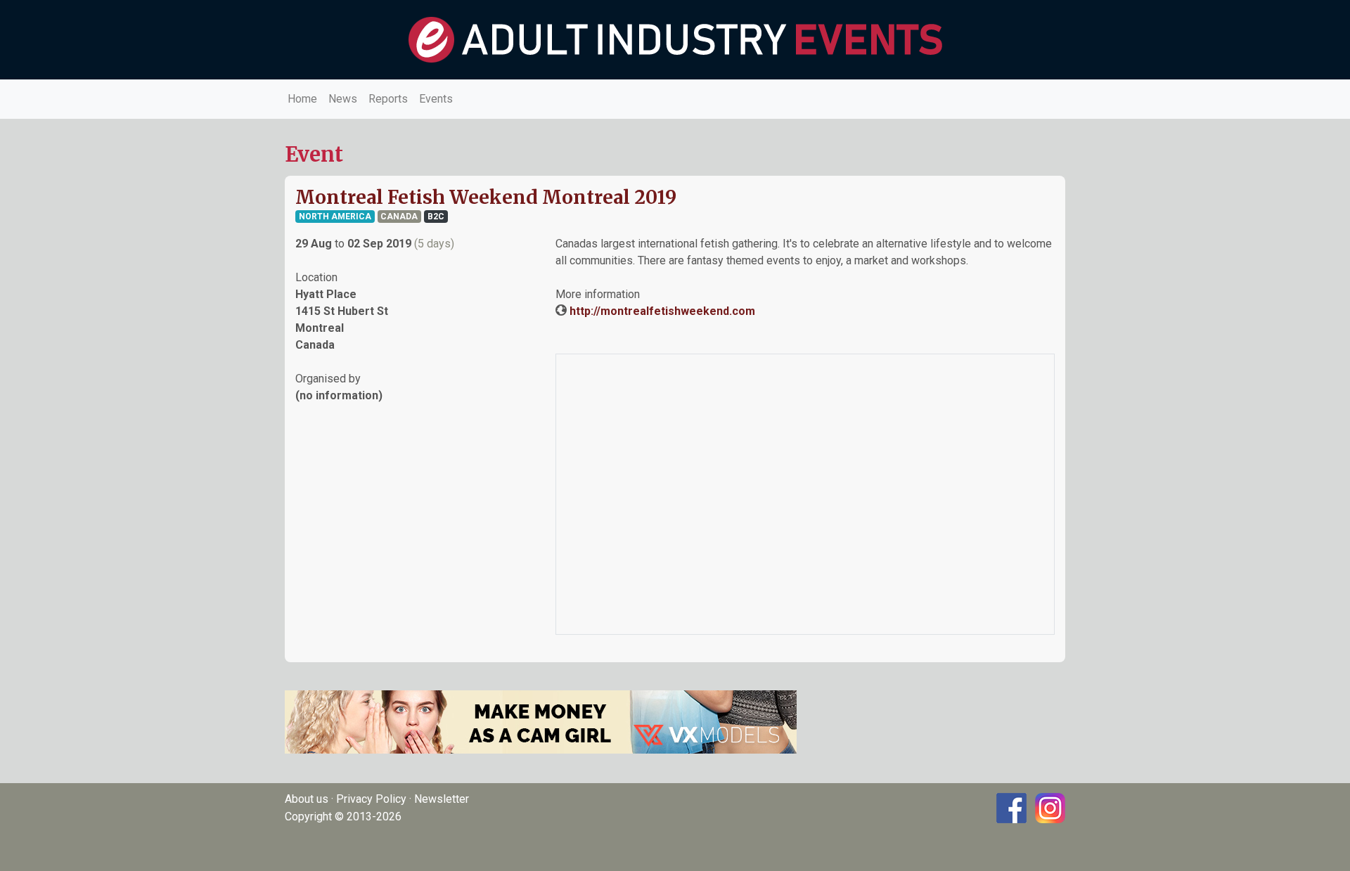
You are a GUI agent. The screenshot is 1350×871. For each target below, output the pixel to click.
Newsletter (441, 799)
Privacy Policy (371, 799)
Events (436, 98)
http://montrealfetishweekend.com (662, 311)
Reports (388, 98)
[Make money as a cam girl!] (541, 721)
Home (302, 98)
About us (306, 799)
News (342, 98)
